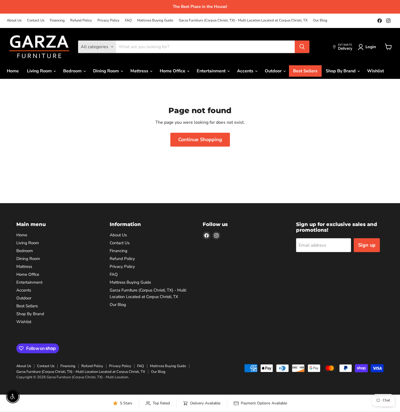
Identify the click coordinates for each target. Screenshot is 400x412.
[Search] (302, 47)
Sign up (367, 245)
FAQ (128, 20)
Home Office (173, 71)
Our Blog (320, 20)
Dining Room (106, 71)
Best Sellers (305, 71)
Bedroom (73, 71)
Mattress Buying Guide (155, 20)
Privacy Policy (108, 20)
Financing (57, 20)
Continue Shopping (200, 139)
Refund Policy (81, 20)
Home (13, 71)
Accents (245, 71)
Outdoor (274, 71)
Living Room (40, 71)
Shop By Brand (341, 71)
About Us (14, 20)
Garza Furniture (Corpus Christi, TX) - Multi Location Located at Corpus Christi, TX (243, 20)
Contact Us (35, 20)
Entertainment (212, 71)
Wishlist (375, 71)
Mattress (139, 71)
